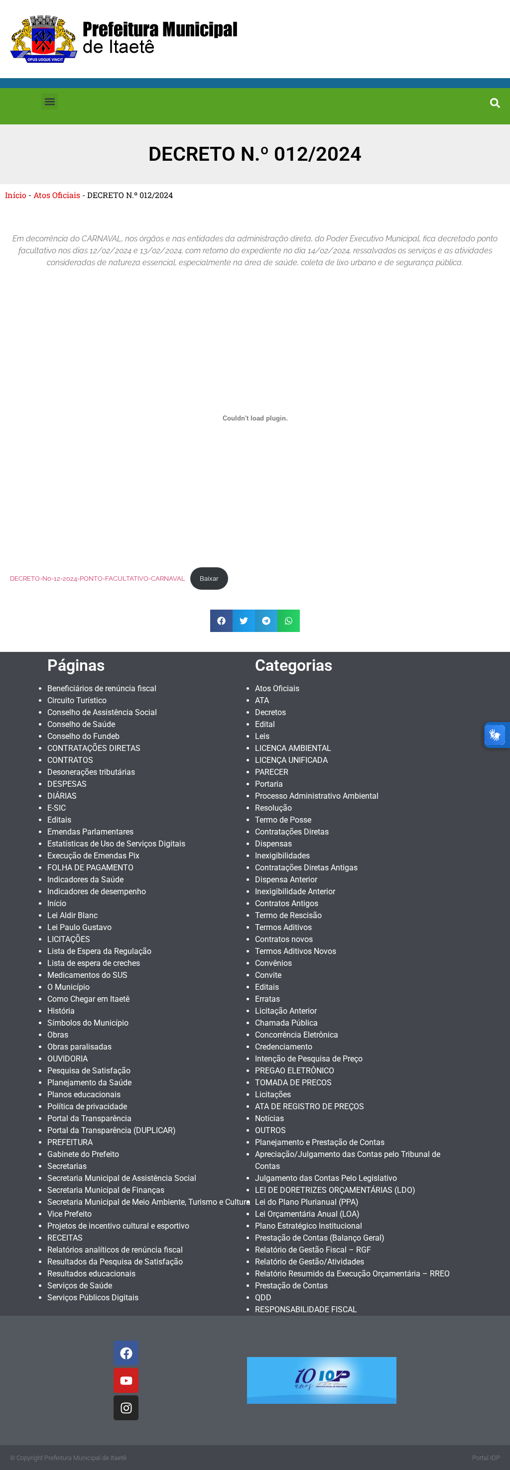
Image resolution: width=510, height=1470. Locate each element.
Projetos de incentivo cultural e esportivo (118, 1226)
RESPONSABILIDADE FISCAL (306, 1309)
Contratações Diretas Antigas (306, 867)
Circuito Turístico (77, 700)
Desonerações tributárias (91, 772)
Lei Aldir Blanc (72, 915)
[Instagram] (126, 1407)
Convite (268, 975)
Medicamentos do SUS (87, 975)
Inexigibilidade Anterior (295, 891)
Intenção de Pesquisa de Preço (309, 1058)
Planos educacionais (84, 1094)
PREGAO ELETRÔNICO (294, 1070)
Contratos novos (284, 939)
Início (15, 195)
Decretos (270, 712)
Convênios (273, 963)
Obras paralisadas (79, 1046)
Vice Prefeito (69, 1214)
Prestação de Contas (291, 1285)
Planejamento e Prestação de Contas (319, 1142)
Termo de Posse (283, 820)
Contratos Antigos (286, 903)
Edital (265, 724)
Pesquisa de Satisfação (88, 1070)
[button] (49, 101)
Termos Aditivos (283, 927)
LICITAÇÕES (68, 939)
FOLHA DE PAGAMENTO (90, 867)
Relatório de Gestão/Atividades (309, 1261)
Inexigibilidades (282, 855)
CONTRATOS (70, 760)
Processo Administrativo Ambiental (317, 796)
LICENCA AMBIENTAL (293, 748)
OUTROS (270, 1130)
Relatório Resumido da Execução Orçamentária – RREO (352, 1273)
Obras (57, 1035)
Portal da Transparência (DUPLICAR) (111, 1130)
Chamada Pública (286, 1023)
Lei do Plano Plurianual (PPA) (307, 1202)
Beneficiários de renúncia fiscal (101, 688)
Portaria (269, 784)
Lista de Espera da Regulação (99, 951)
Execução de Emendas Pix (93, 855)
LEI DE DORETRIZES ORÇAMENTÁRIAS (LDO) (335, 1190)
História (61, 1011)
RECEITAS (65, 1238)
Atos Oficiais (56, 195)
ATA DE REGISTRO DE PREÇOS (309, 1106)
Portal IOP (486, 1458)
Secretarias (67, 1166)
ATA (262, 700)
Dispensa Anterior (286, 879)
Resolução (273, 808)
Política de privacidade (87, 1106)
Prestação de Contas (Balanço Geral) (319, 1238)
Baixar (209, 578)
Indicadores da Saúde (85, 879)
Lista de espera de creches (93, 963)
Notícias (269, 1118)
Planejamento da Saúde (89, 1082)
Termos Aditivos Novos (295, 951)
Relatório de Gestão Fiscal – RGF (313, 1250)
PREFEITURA (70, 1142)
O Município (68, 987)
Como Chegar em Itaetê (88, 999)
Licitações (273, 1094)
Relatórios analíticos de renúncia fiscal (115, 1250)
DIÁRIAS (62, 796)
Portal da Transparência (89, 1118)
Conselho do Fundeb (83, 736)
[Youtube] (126, 1380)
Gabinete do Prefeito (83, 1154)
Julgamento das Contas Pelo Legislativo (326, 1178)
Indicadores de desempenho (96, 891)
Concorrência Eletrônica (296, 1035)
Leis (262, 736)
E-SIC (56, 808)
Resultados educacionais (91, 1273)
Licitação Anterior (286, 1011)
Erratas (267, 999)
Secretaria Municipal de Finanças (105, 1190)
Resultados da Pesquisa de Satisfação (115, 1261)
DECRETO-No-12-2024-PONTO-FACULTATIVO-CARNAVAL (97, 578)
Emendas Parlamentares (90, 832)
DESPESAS (67, 784)
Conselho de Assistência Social (102, 712)
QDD (263, 1297)
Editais (59, 820)
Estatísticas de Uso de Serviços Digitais (116, 843)
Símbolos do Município (87, 1023)
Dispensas (273, 843)
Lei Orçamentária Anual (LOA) (307, 1214)
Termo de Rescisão (288, 915)
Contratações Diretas (292, 832)
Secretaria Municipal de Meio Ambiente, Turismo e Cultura (149, 1202)
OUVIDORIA (67, 1058)
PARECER (271, 772)
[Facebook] (126, 1353)
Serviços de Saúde (79, 1285)
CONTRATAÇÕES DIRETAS (93, 748)
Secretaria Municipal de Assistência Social (121, 1178)
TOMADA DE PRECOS (293, 1082)
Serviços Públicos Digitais (92, 1297)
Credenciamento (283, 1046)
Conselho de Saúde (81, 724)
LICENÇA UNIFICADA (291, 760)
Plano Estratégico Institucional (308, 1226)
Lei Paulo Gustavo (79, 927)
